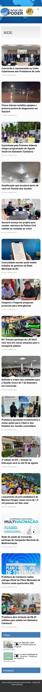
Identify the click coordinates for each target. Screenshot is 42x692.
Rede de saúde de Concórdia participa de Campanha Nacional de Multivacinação (20, 540)
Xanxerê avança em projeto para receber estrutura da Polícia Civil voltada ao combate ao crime (19, 225)
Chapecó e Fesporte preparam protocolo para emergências (17, 304)
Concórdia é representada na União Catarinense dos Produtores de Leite (21, 70)
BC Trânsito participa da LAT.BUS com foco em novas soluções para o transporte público (20, 342)
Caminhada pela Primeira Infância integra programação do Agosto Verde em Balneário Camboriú (19, 148)
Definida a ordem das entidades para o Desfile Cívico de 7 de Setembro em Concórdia (21, 382)
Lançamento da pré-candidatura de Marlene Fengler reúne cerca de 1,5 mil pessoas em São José (20, 500)
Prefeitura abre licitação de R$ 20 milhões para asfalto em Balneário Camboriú (19, 620)
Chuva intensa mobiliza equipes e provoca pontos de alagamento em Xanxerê (20, 108)
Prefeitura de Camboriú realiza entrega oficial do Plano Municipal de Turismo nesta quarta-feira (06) (21, 580)
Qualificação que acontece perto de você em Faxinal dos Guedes (20, 187)
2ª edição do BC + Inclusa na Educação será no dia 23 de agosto (20, 461)
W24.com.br (27, 684)
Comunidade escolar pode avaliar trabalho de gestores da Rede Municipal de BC (19, 265)
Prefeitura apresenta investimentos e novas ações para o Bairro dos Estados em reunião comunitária (21, 423)
